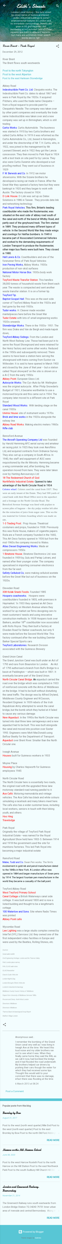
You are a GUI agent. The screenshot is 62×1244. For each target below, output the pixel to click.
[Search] (57, 6)
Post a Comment (15, 1091)
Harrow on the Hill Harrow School (22, 1150)
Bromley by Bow (12, 1113)
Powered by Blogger (33, 1231)
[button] (57, 46)
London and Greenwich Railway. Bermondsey (21, 1189)
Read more (53, 1140)
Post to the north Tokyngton (18, 70)
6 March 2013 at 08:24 (26, 1083)
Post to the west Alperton (17, 74)
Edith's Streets (31, 6)
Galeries (38, 1238)
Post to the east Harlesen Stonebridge (23, 78)
